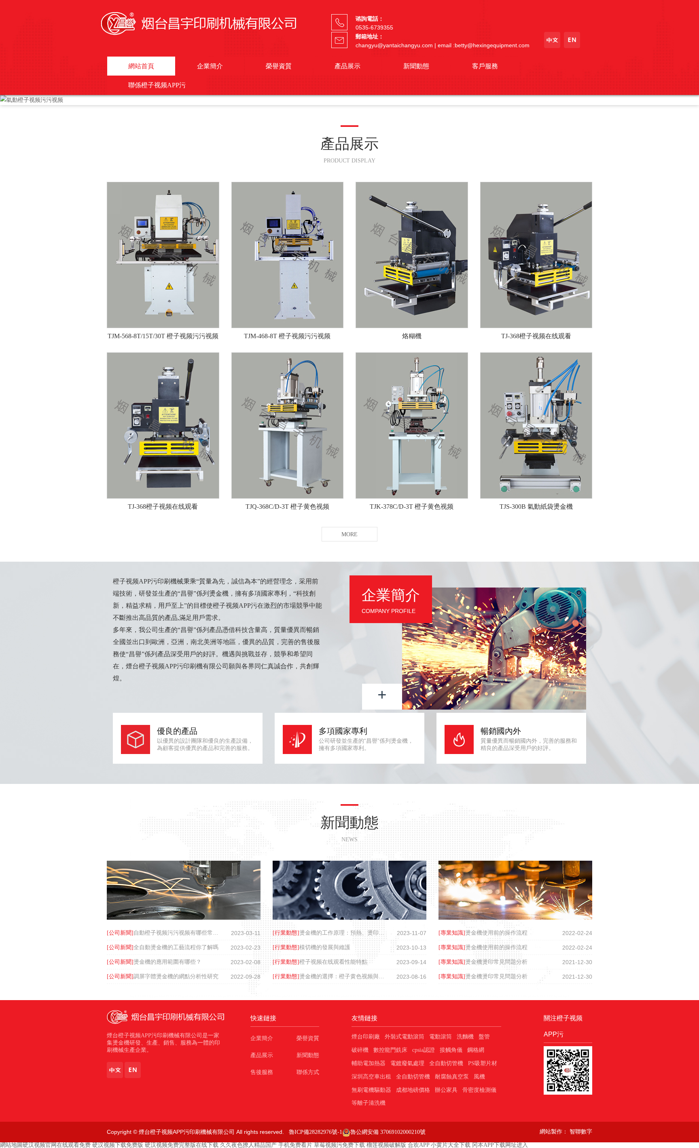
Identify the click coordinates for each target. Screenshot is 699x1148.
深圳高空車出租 (371, 1077)
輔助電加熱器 (369, 1063)
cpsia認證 (423, 1050)
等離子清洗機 (369, 1103)
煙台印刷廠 (366, 1037)
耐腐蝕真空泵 (452, 1077)
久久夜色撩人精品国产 (248, 1145)
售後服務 (261, 1072)
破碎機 (360, 1050)
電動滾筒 (440, 1037)
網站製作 (551, 1132)
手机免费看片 (295, 1145)
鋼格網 (475, 1050)
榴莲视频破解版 (386, 1145)
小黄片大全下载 (450, 1145)
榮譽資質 (279, 66)
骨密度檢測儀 (479, 1090)
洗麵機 (465, 1037)
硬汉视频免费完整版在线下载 (181, 1145)
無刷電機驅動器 (371, 1090)
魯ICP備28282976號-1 (315, 1132)
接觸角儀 (451, 1050)
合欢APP (418, 1145)
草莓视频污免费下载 (339, 1145)
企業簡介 (210, 66)
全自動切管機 (446, 1063)
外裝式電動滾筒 (404, 1037)
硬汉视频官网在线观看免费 (57, 1145)
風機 (479, 1077)
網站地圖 (11, 1145)
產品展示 (347, 66)
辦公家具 (446, 1090)
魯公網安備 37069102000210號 (388, 1132)
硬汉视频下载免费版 (117, 1145)
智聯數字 (581, 1132)
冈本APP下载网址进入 (500, 1145)
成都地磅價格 (413, 1090)
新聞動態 (416, 66)
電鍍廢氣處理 (407, 1063)
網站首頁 (141, 66)
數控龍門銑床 (390, 1050)
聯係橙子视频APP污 (157, 85)
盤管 (484, 1037)
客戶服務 (485, 66)
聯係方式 (308, 1072)
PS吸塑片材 (482, 1063)
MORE (349, 534)
